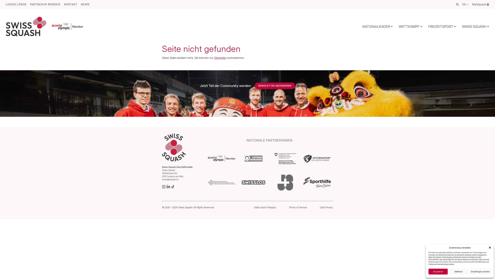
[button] (490, 247)
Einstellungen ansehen (480, 271)
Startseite (220, 58)
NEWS (85, 4)
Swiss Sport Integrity (265, 207)
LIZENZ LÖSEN (16, 4)
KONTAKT (70, 4)
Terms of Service (298, 207)
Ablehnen (458, 271)
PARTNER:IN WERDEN (45, 4)
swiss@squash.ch (170, 179)
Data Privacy (326, 207)
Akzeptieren (438, 271)
